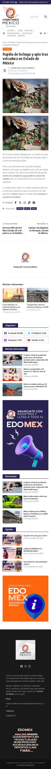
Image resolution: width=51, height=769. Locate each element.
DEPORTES (11, 36)
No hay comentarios (18, 71)
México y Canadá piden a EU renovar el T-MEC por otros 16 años (34, 371)
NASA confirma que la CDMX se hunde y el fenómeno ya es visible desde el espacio (36, 513)
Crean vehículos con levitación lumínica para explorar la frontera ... (11, 307)
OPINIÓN (21, 36)
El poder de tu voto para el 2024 (35, 536)
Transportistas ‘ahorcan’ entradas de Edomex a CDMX (37, 306)
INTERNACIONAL (13, 33)
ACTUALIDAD (27, 33)
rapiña (34, 209)
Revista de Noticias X (26, 765)
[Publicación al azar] (41, 33)
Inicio (5, 42)
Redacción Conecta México (23, 68)
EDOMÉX (10, 31)
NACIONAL (29, 31)
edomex (20, 209)
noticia (27, 209)
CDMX (20, 31)
